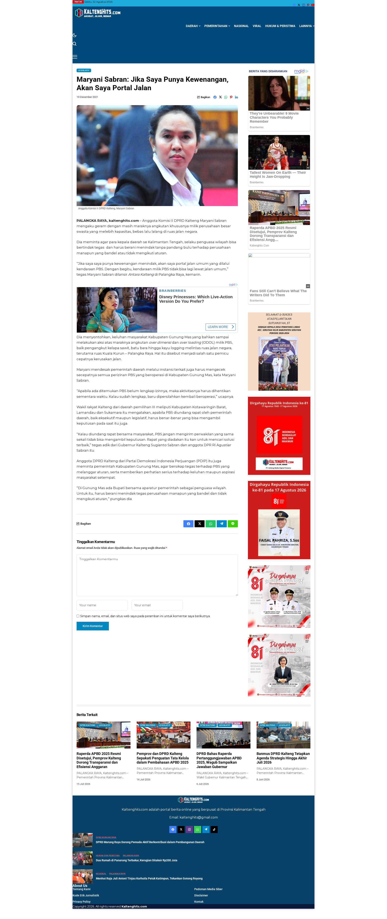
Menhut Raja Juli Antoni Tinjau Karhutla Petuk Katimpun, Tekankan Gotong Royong (149, 878)
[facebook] (294, 5)
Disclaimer (201, 895)
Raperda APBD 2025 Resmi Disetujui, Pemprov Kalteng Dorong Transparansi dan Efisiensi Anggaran (99, 760)
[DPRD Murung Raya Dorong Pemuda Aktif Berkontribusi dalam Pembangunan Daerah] (83, 840)
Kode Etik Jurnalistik (86, 895)
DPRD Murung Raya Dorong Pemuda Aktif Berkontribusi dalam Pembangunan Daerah (150, 842)
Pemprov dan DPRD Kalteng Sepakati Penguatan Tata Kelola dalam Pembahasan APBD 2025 (163, 758)
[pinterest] (308, 5)
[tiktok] (214, 829)
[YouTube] (312, 5)
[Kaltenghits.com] (98, 12)
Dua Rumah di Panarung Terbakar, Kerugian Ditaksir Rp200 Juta (136, 860)
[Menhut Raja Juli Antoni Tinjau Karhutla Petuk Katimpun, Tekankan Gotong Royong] (83, 876)
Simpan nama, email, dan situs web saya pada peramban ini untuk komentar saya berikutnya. (145, 616)
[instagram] (303, 5)
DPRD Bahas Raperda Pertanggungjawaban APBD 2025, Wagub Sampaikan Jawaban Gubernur (219, 760)
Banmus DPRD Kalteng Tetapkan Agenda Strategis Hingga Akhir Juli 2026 (283, 758)
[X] (299, 5)
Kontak (198, 901)
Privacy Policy (82, 901)
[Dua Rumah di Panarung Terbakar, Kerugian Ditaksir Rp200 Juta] (83, 858)
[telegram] (205, 829)
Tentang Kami (82, 889)
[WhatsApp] (197, 829)
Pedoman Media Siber (208, 889)
